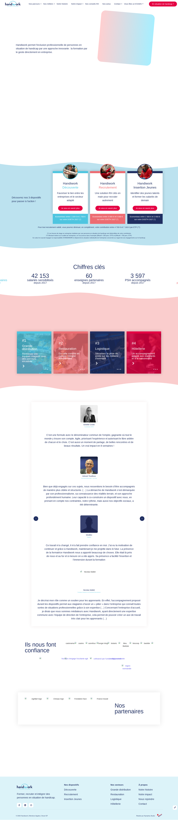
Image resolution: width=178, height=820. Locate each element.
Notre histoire (62, 4)
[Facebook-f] (19, 805)
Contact (117, 4)
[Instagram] (31, 805)
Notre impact (76, 4)
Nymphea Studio (149, 816)
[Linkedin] (25, 805)
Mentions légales (34, 816)
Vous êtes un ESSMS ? (133, 4)
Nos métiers (48, 4)
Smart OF (44, 816)
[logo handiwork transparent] (24, 786)
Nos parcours (34, 4)
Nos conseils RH (92, 4)
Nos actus (106, 4)
